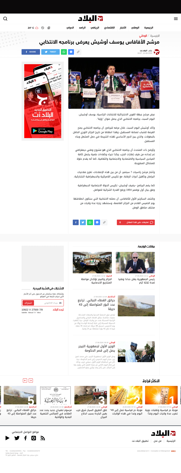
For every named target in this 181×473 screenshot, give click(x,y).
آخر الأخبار (111, 296)
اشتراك (28, 303)
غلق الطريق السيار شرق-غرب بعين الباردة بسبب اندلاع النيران (91, 413)
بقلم (144, 52)
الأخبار (123, 27)
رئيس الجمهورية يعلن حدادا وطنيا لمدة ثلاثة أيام (136, 281)
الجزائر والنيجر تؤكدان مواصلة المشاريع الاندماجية (96, 281)
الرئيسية (148, 27)
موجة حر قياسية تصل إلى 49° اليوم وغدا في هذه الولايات (126, 412)
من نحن (157, 441)
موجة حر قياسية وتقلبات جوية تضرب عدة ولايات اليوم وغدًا (161, 412)
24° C (31, 27)
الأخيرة (109, 276)
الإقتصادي (109, 27)
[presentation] (31, 380)
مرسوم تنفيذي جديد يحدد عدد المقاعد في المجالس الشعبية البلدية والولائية (56, 413)
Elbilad (90, 19)
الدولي (70, 27)
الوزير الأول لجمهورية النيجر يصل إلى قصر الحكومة (96, 348)
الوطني (135, 27)
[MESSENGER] (71, 52)
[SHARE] (76, 222)
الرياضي (95, 27)
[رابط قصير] (78, 52)
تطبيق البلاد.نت (140, 441)
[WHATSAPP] (64, 52)
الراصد (82, 27)
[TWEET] (83, 222)
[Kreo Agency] (173, 451)
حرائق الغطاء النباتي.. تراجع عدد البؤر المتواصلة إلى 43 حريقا (96, 304)
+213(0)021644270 (33, 451)
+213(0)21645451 (15, 451)
